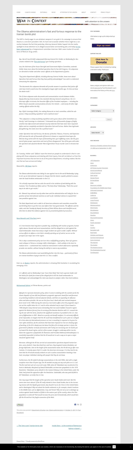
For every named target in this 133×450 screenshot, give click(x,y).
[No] (130, 447)
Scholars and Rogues (96, 235)
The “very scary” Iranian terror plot (29, 426)
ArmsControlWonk (96, 170)
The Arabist (93, 245)
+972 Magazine (95, 160)
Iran (47, 410)
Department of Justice (38, 410)
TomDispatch (94, 252)
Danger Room (94, 178)
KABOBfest (93, 193)
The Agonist (94, 242)
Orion (92, 220)
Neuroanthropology (96, 218)
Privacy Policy (105, 12)
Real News (93, 233)
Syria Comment (95, 240)
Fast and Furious (39, 62)
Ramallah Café (94, 230)
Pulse (92, 225)
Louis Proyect (94, 200)
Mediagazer (94, 203)
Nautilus (93, 215)
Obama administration (56, 410)
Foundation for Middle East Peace (100, 188)
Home (18, 12)
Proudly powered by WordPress (35, 441)
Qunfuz (92, 228)
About (84, 12)
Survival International (97, 238)
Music (54, 12)
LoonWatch (94, 198)
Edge (91, 183)
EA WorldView (94, 180)
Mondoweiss (94, 210)
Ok (114, 447)
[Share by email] (81, 404)
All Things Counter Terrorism (99, 168)
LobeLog (93, 195)
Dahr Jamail (93, 175)
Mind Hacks (94, 208)
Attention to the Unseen (68, 12)
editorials (97, 88)
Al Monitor (93, 165)
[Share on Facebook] (75, 404)
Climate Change (30, 12)
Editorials (43, 12)
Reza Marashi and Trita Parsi (27, 218)
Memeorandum (95, 205)
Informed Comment (96, 190)
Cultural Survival (95, 173)
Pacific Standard (95, 223)
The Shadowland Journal (97, 250)
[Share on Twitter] (78, 404)
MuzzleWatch (94, 213)
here (113, 90)
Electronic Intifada (96, 185)
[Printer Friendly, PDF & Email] (20, 405)
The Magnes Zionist (96, 247)
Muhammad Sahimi (23, 285)
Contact (93, 12)
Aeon (92, 163)
